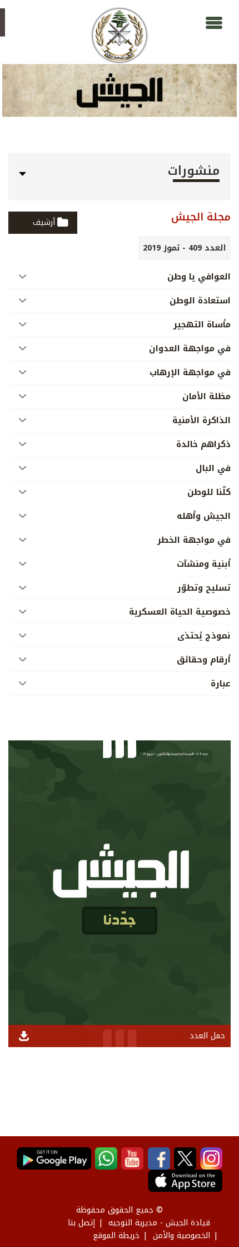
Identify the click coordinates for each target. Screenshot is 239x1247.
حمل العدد (207, 1035)
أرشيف (44, 222)
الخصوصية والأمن (181, 1235)
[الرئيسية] (119, 35)
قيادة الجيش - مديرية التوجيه (159, 1222)
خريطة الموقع (116, 1235)
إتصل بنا (81, 1222)
